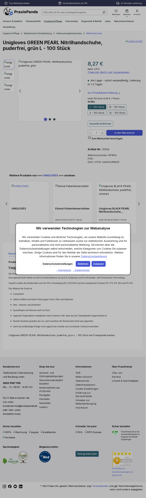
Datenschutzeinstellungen (58, 263)
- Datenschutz (81, 270)
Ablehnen (83, 263)
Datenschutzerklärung (94, 256)
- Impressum (64, 270)
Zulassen (98, 263)
